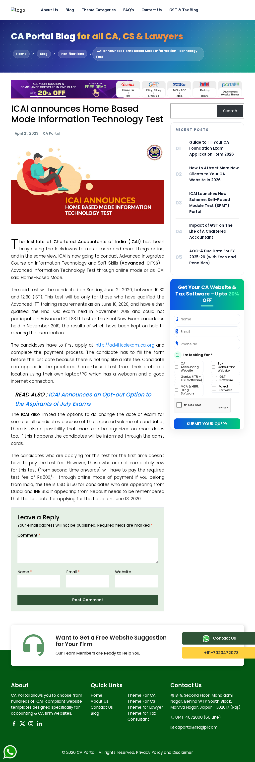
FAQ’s (128, 9)
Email (73, 572)
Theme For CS (141, 701)
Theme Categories (98, 9)
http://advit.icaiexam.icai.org (124, 345)
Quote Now (227, 10)
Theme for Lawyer (145, 707)
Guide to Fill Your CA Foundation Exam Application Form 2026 (211, 148)
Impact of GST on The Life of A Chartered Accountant (211, 231)
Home (96, 695)
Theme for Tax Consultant (142, 716)
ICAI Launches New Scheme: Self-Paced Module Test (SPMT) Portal (209, 202)
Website (123, 572)
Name (24, 572)
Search (230, 111)
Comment (29, 535)
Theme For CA (142, 695)
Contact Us (151, 9)
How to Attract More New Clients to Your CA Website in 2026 (214, 174)
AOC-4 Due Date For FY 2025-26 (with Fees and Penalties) (212, 257)
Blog (69, 9)
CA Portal (51, 133)
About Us (49, 9)
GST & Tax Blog (183, 9)
